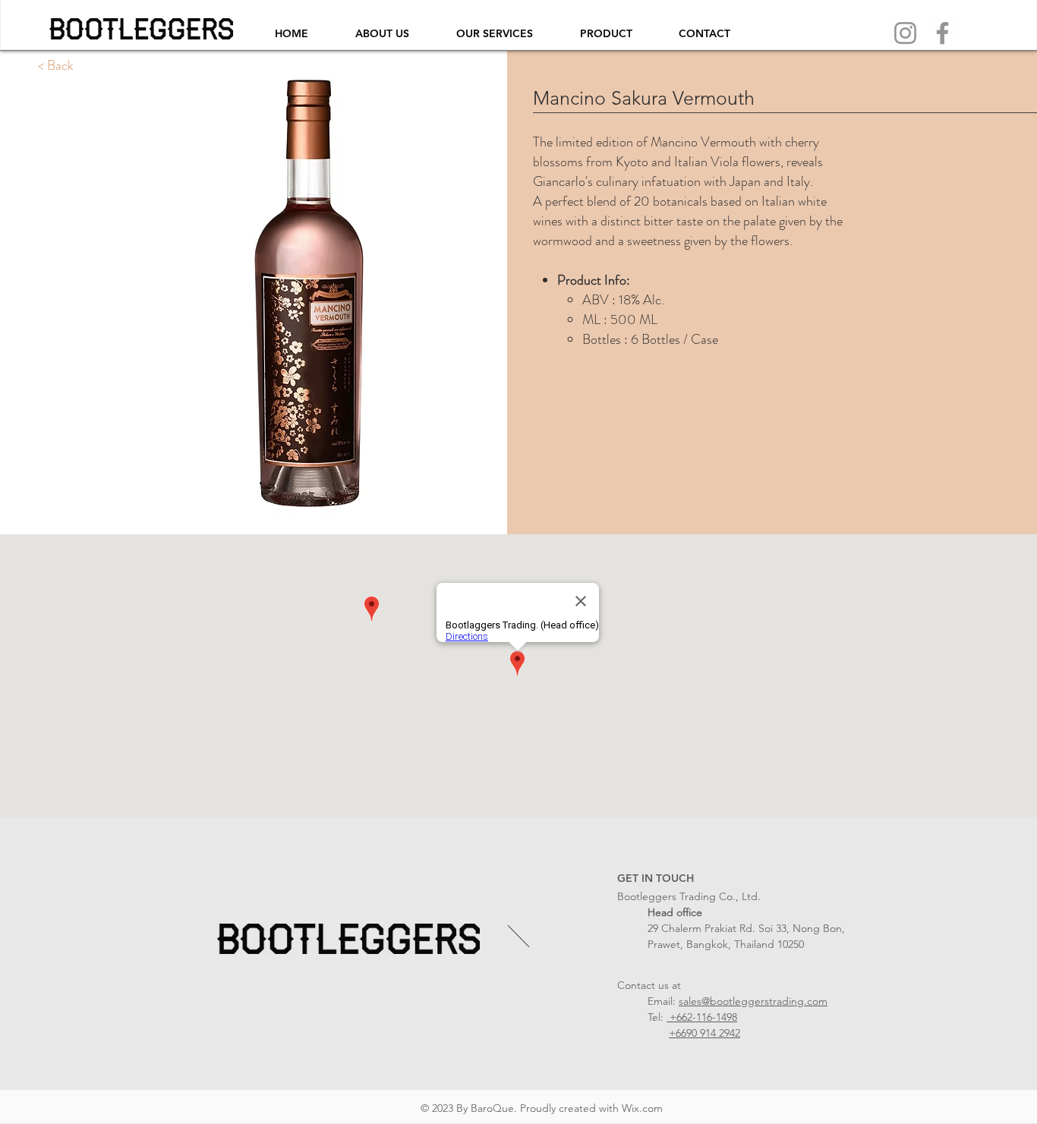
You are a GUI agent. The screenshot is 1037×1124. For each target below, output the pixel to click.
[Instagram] (905, 33)
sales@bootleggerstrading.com (753, 1001)
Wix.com (642, 1108)
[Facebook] (942, 33)
